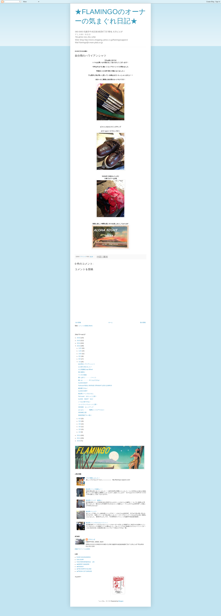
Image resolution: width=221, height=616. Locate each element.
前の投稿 (143, 322)
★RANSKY (80, 566)
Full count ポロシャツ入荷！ (87, 396)
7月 (80, 362)
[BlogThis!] (100, 257)
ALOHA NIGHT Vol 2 (85, 399)
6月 (80, 418)
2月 (80, 429)
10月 (80, 353)
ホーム (110, 322)
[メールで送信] (98, 257)
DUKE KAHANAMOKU (84, 557)
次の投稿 (78, 322)
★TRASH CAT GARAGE (84, 571)
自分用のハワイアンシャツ (86, 364)
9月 (80, 356)
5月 (80, 421)
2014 (78, 343)
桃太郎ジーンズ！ (91, 511)
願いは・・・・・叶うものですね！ (89, 380)
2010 (78, 441)
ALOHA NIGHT (82, 383)
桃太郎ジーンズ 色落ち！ (94, 500)
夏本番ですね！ (83, 388)
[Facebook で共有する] (104, 257)
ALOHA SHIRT (82, 391)
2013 (78, 346)
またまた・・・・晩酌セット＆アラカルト (91, 410)
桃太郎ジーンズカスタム (85, 393)
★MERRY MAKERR (83, 564)
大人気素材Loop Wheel (86, 369)
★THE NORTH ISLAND (84, 569)
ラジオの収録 (82, 375)
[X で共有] (102, 257)
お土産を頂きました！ (85, 367)
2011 (78, 438)
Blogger (120, 601)
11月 (80, 351)
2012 (78, 435)
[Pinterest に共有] (107, 257)
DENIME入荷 (82, 412)
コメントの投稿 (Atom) (85, 326)
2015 (78, 340)
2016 (78, 338)
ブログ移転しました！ (93, 478)
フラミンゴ (91, 539)
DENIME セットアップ (85, 407)
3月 (80, 426)
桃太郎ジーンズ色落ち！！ (94, 489)
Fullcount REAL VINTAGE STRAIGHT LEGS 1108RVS (95, 385)
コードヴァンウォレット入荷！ (88, 404)
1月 (80, 432)
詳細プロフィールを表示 (82, 549)
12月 (80, 348)
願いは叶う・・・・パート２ (87, 377)
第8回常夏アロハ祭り (85, 415)
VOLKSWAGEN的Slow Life (86, 562)
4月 (80, 424)
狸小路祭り (81, 372)
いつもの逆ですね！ (84, 402)
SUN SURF (80, 559)
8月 (80, 359)
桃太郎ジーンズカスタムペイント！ (97, 522)
